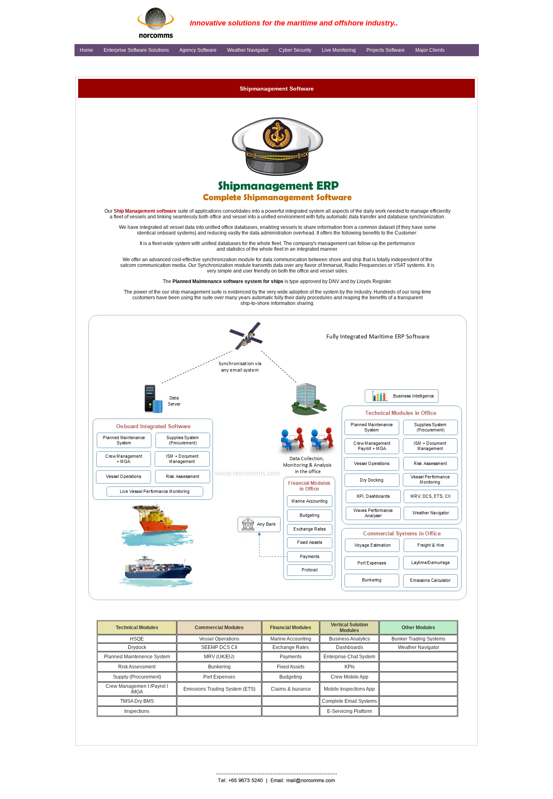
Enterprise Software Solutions (136, 50)
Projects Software (385, 50)
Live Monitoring (339, 50)
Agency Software (198, 50)
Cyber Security (295, 50)
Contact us (91, 62)
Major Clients (430, 50)
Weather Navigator (247, 50)
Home (86, 50)
